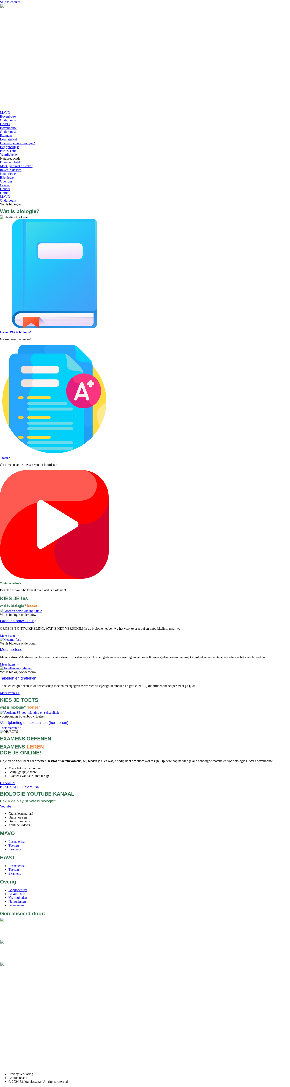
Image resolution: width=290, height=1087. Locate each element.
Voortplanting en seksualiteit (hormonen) (34, 722)
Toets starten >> (10, 728)
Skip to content (10, 2)
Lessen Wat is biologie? (16, 332)
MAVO (5, 196)
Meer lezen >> (10, 636)
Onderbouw (8, 200)
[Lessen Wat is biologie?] (54, 327)
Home (4, 193)
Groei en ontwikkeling (18, 621)
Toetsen (5, 457)
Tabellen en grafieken (18, 678)
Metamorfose (11, 649)
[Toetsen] (54, 452)
